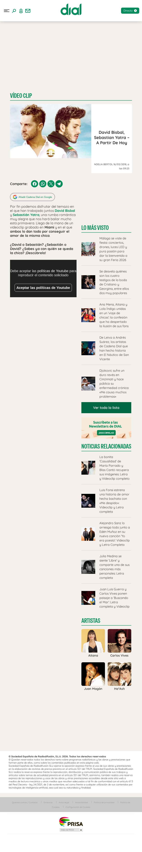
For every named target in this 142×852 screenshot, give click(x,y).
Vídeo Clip (21, 96)
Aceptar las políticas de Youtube (43, 288)
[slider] (71, 838)
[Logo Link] (71, 9)
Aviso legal (64, 802)
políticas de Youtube (52, 271)
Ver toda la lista (106, 407)
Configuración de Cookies (78, 807)
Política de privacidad (104, 802)
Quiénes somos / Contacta (25, 802)
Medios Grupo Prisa (71, 830)
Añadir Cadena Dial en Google (35, 197)
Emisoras (48, 802)
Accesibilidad (81, 802)
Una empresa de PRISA (71, 821)
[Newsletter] (27, 10)
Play (134, 845)
